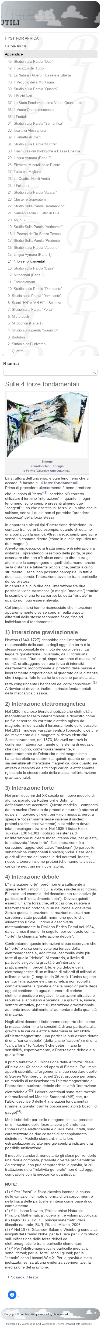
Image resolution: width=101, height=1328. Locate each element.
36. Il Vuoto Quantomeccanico (31, 110)
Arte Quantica (59, 470)
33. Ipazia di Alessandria (27, 130)
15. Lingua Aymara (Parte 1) (29, 255)
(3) (31, 1090)
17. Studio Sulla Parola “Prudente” (34, 241)
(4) (19, 1111)
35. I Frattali (17, 117)
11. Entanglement (21, 282)
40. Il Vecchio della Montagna (31, 82)
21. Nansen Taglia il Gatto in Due (33, 213)
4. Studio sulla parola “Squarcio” (33, 330)
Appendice (14, 54)
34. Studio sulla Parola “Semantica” (35, 123)
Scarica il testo (24, 1277)
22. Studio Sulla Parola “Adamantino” (36, 206)
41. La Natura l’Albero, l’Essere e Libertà (39, 75)
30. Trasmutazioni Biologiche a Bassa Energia (44, 151)
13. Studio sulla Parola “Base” (31, 268)
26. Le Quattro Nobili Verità (29, 179)
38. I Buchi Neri (20, 96)
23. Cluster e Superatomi (27, 199)
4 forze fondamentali (59, 483)
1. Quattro (15, 351)
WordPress (28, 1323)
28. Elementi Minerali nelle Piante (34, 165)
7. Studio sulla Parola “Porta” (30, 309)
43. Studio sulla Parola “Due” (30, 62)
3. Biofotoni (17, 337)
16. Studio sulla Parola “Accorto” (33, 248)
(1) (45, 492)
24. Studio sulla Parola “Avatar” (32, 192)
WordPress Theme (53, 1323)
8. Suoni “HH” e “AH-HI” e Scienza (34, 303)
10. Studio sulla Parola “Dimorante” (35, 289)
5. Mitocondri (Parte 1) (25, 323)
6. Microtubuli (18, 316)
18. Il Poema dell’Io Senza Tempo (34, 234)
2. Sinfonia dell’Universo (27, 344)
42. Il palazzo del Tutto (26, 68)
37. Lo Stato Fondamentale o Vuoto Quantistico (45, 103)
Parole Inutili (15, 46)
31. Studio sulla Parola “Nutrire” (32, 144)
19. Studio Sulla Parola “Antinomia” (35, 227)
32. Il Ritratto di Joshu (25, 137)
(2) (95, 682)
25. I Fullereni (18, 186)
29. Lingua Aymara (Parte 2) (29, 158)
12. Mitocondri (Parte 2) (26, 275)
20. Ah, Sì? (16, 220)
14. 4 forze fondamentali (27, 261)
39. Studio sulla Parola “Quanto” (33, 89)
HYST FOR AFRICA (22, 38)
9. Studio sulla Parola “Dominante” (34, 296)
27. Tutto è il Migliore (24, 172)
